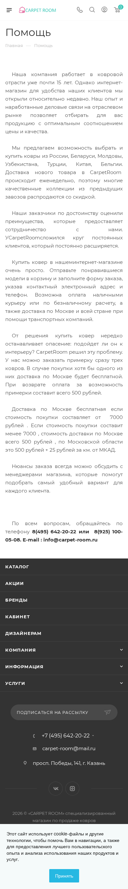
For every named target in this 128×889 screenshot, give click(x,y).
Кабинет (17, 616)
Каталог (17, 566)
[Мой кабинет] (104, 10)
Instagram (72, 789)
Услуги (15, 683)
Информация (24, 666)
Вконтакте (56, 789)
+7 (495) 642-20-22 (66, 735)
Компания (20, 650)
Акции (14, 583)
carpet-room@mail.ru (69, 748)
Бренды (16, 600)
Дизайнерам (23, 633)
